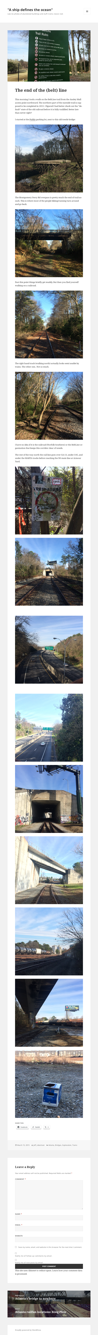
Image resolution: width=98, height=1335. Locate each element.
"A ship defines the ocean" (30, 9)
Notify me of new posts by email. (29, 1262)
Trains (74, 1145)
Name (18, 1214)
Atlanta (51, 1145)
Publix (33, 119)
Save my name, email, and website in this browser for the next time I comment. (50, 1247)
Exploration (66, 1145)
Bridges (58, 1145)
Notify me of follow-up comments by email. (33, 1256)
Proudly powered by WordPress (28, 1330)
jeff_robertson (39, 1145)
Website (19, 1236)
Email (18, 1225)
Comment (20, 1179)
